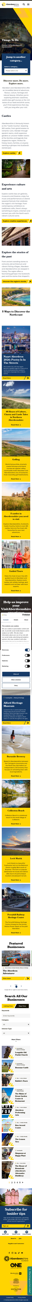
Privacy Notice (22, 1297)
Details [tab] (16, 620)
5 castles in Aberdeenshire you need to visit (16, 516)
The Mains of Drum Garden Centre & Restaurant (21, 1097)
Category (5, 1020)
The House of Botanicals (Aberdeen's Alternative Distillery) (21, 1171)
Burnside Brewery (16, 757)
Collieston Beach (16, 811)
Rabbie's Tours (21, 1081)
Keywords (5, 1010)
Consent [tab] (5, 620)
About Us (13, 1239)
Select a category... (11, 67)
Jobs (20, 1239)
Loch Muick (16, 858)
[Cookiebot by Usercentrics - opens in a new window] (22, 615)
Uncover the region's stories (14, 281)
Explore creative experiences (15, 221)
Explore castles (9, 153)
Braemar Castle (21, 1067)
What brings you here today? (29, 1282)
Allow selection (16, 679)
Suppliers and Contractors (16, 1244)
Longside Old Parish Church (21, 1054)
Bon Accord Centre (20, 1126)
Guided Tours (16, 571)
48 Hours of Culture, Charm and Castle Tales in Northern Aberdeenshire (16, 416)
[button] (28, 4)
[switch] (27, 655)
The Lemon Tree (20, 1140)
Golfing (16, 459)
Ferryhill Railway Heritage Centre (16, 916)
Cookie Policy (10, 1297)
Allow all (16, 674)
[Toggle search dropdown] (24, 4)
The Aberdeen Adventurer (10, 972)
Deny (16, 685)
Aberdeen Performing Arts (20, 1113)
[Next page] (22, 1182)
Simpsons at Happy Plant (20, 1154)
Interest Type (7, 1029)
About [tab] (26, 620)
